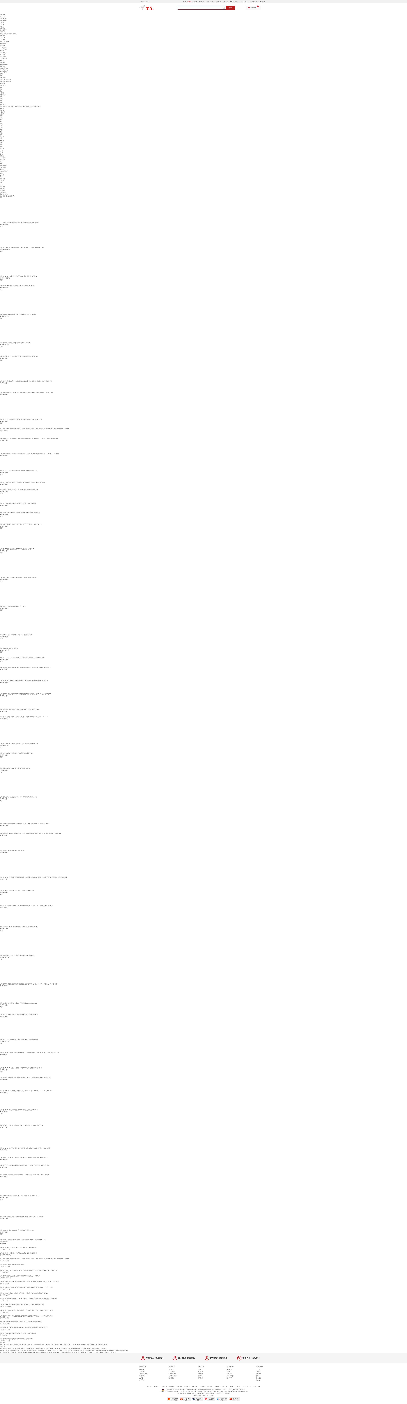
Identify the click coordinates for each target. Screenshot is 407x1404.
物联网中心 (100, 1350)
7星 (1, 127)
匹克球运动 (3, 47)
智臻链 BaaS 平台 (58, 1352)
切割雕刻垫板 (4, 171)
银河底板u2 (3, 1344)
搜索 (230, 8)
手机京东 (234, 1)
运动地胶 (2, 66)
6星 (1, 123)
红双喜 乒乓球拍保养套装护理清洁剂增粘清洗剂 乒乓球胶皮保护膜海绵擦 (20, 524)
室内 (1, 89)
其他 (1, 116)
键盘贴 (2, 26)
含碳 (1, 135)
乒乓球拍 (2, 39)
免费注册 (194, 1)
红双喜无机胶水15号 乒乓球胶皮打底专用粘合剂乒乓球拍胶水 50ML (19, 356)
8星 (1, 133)
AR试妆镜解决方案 (29, 1352)
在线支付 (200, 1371)
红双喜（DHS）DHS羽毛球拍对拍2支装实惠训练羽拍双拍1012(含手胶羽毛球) (22, 657)
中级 (1, 142)
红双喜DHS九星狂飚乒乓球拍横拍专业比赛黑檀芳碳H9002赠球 (18, 314)
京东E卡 (258, 1376)
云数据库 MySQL (63, 1350)
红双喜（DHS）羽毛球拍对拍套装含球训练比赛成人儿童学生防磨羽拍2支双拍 (22, 247)
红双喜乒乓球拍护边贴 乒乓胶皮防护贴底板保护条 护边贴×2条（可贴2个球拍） (22, 1217)
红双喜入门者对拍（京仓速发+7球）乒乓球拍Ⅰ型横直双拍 (16, 635)
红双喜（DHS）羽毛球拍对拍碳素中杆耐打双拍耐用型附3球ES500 (19, 470)
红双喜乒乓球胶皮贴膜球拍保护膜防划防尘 (12, 850)
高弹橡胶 (2, 190)
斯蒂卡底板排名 (103, 1344)
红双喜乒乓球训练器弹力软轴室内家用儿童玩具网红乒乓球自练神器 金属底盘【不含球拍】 (25, 1077)
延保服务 (258, 1374)
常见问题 (141, 1376)
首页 (1, 34)
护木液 (2, 175)
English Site (248, 1386)
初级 (1, 146)
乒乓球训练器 (4, 49)
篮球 (1, 74)
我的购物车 (254, 7)
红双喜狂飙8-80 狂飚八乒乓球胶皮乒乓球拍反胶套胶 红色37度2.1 (18, 1003)
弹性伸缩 (34, 1350)
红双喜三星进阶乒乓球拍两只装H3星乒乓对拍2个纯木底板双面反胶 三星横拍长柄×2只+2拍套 (26, 906)
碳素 (1, 184)
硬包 (1, 154)
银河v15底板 (83, 1344)
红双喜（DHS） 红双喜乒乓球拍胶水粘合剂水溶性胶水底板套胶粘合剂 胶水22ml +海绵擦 (25, 1148)
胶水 (1, 173)
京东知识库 (3, 16)
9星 (1, 129)
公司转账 (200, 1378)
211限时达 (172, 1371)
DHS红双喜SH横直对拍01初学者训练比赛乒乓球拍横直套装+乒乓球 (19, 222)
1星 (1, 125)
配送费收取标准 (173, 1376)
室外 (1, 91)
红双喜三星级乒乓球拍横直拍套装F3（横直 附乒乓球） (15, 343)
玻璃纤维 (2, 179)
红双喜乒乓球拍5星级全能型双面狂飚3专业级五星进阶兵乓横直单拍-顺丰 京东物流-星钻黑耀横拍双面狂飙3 (30, 833)
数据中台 (113, 1352)
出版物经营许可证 (191, 1391)
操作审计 (106, 1350)
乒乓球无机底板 (92, 1344)
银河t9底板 (75, 1344)
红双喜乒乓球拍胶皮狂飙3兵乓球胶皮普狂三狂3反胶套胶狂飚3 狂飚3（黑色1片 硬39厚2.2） (26, 694)
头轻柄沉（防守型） (5, 81)
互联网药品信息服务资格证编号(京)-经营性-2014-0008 (211, 1389)
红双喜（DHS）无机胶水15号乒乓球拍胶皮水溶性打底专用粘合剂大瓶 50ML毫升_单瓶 (24, 1165)
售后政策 (229, 1369)
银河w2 (30, 1344)
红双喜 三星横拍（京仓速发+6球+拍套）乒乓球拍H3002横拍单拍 (18, 577)
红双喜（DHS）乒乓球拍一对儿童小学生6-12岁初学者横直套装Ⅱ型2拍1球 (21, 1068)
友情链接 (202, 1386)
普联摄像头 (3, 20)
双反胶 (2, 110)
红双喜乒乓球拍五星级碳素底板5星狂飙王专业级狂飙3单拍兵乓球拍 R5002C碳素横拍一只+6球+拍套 (28, 984)
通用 (1, 87)
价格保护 (229, 1371)
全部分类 (2, 14)
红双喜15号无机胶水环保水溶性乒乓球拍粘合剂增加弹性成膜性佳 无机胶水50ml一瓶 (24, 717)
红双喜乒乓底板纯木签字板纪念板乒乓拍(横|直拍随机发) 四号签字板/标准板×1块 (22, 1239)
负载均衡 (4, 1352)
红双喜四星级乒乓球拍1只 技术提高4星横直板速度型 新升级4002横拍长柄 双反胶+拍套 (24, 1175)
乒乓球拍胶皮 (4, 43)
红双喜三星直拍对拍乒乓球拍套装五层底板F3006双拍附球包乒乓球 (19, 1039)
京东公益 (239, 1386)
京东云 (211, 1395)
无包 (1, 152)
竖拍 (1, 100)
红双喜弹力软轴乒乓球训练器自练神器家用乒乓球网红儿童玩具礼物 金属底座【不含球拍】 (25, 667)
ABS (1, 182)
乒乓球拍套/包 (4, 64)
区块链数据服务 (4, 1350)
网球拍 (2, 60)
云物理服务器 (120, 1350)
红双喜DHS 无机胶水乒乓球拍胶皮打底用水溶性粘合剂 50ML (17, 285)
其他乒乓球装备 (4, 41)
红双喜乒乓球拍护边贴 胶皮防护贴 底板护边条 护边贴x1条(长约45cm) (19, 709)
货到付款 (200, 1369)
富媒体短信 (21, 1352)
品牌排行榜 (3, 18)
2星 (1, 131)
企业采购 (225, 1)
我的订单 (201, 1)
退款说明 (229, 1374)
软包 (1, 150)
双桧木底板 (67, 1344)
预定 (96, 1352)
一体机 (2, 22)
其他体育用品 (4, 68)
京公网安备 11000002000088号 (173, 1389)
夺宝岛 (258, 1369)
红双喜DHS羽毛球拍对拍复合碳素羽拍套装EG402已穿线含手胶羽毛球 (20, 512)
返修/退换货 (230, 1376)
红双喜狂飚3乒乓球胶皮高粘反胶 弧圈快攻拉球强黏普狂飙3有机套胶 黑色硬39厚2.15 (24, 680)
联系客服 (141, 1380)
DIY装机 (258, 1371)
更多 (1, 76)
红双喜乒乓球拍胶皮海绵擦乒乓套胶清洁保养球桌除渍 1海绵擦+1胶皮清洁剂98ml (23, 482)
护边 (1, 161)
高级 (1, 144)
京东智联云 (49, 1352)
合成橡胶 (2, 188)
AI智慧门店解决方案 (73, 1350)
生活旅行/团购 (143, 1374)
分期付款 (200, 1374)
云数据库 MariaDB (42, 1350)
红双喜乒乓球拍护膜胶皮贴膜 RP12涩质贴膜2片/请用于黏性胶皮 (18, 503)
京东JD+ (258, 1380)
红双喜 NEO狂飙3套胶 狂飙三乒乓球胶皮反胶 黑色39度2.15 (17, 549)
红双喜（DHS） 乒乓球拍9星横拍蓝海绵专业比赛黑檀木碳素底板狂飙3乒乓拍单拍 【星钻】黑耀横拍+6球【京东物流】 (33, 877)
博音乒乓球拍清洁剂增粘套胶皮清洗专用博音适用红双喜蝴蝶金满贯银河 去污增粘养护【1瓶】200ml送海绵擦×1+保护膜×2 (34, 429)
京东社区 (217, 1386)
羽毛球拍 (2, 55)
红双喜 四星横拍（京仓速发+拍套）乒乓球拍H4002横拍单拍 (17, 955)
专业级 (2, 148)
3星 (1, 119)
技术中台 (9, 1352)
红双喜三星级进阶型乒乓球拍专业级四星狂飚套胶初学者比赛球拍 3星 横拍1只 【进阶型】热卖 (26, 392)
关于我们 (149, 1386)
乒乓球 (2, 51)
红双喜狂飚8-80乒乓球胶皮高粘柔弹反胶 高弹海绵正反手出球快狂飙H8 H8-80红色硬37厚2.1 (26, 1091)
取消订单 (229, 1378)
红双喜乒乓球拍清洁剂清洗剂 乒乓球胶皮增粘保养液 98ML (16, 753)
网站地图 (14, 1352)
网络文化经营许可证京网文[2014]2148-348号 (210, 1391)
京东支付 (205, 1395)
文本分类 (94, 1350)
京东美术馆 (3, 30)
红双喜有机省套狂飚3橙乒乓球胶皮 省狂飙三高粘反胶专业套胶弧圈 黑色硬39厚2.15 (23, 1157)
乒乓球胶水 (3, 53)
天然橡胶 (2, 186)
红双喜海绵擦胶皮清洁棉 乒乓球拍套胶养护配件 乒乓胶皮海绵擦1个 (19, 1014)
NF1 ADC (76, 1352)
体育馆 (2, 93)
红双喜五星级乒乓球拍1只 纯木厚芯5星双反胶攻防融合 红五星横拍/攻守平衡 (21, 1125)
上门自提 (171, 1369)
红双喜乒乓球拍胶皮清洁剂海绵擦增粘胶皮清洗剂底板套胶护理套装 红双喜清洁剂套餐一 (25, 823)
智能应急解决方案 (68, 1352)
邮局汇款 (200, 1376)
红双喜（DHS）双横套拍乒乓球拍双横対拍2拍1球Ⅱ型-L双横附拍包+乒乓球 (21, 419)
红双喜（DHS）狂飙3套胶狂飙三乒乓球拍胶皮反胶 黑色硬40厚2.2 (19, 1110)
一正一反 (2, 112)
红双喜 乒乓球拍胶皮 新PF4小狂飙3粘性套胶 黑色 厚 (15, 768)
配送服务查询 (172, 1374)
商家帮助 (179, 1386)
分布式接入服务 (87, 1350)
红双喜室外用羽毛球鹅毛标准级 (9, 648)
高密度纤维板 (4, 194)
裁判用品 (2, 62)
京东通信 (258, 1378)
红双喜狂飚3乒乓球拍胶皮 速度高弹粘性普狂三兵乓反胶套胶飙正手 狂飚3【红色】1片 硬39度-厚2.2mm (29, 1052)
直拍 (1, 97)
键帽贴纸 (2, 28)
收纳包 (2, 24)
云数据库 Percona (53, 1350)
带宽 (81, 1350)
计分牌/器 (2, 158)
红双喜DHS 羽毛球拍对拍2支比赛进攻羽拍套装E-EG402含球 (17, 890)
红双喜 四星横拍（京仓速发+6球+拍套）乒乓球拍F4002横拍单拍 (18, 797)
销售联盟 (209, 1386)
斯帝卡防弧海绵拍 (39, 1344)
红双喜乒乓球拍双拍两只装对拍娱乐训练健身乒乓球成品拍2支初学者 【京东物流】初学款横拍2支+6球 (29, 438)
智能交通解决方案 (41, 1352)
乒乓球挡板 (3, 56)
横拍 (1, 98)
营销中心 (187, 1386)
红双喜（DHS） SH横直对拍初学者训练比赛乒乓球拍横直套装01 (18, 276)
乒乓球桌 (2, 45)
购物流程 (141, 1369)
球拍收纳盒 (3, 167)
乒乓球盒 (2, 159)
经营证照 (227, 1393)
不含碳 (2, 137)
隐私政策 (232, 1386)
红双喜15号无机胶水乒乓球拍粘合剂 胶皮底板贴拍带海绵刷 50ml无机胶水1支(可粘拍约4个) (26, 381)
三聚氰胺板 (3, 192)
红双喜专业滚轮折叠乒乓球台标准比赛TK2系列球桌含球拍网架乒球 (19, 490)
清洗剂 (2, 156)
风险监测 (224, 1386)
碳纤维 (2, 180)
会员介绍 (141, 1371)
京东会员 (218, 1)
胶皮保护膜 (3, 165)
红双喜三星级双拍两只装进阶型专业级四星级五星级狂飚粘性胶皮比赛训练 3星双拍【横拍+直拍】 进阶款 (29, 453)
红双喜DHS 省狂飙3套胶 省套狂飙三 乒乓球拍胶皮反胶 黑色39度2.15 (19, 1196)
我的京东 (209, 1)
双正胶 (2, 108)
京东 (153, 8)
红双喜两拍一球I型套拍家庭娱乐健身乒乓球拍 (13, 606)
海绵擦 (2, 169)
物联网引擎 (112, 1350)
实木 (1, 177)
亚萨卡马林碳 (58, 1344)
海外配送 (171, 1378)
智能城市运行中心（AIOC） (87, 1352)
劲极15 (10, 1344)
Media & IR (257, 1386)
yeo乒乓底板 (49, 1344)
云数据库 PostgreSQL (104, 1352)
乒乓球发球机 (4, 70)
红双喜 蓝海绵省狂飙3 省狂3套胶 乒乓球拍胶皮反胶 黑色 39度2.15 (19, 927)
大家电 (141, 1378)
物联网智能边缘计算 (25, 1350)
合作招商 (171, 1386)
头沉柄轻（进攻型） (5, 79)
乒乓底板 (6, 34)
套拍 (1, 102)
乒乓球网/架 (3, 58)
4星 (1, 121)
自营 (1, 226)
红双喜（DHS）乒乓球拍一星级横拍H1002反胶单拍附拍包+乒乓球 (19, 743)
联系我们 (156, 1386)
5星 (1, 118)
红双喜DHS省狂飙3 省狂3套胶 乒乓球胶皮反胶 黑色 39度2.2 (17, 1230)
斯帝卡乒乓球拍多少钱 (20, 1344)
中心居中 (2, 83)
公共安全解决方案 (14, 1350)
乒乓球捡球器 (4, 72)
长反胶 (2, 114)
